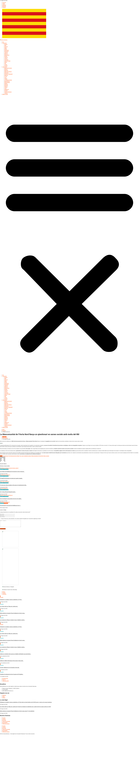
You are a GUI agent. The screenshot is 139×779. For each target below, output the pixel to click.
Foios (5, 77)
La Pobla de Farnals (8, 80)
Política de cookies (6, 723)
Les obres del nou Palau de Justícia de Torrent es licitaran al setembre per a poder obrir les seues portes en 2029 (25, 706)
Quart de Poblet (7, 60)
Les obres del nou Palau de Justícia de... (9, 606)
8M (2, 456)
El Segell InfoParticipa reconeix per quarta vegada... (11, 478)
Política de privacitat (6, 721)
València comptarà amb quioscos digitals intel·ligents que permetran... (15, 654)
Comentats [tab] (4, 594)
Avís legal (4, 720)
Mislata (5, 56)
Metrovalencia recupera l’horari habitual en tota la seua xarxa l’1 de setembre (17, 711)
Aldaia (5, 47)
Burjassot (6, 75)
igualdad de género (27, 456)
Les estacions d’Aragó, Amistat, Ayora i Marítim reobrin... (12, 620)
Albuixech (6, 70)
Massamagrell (7, 82)
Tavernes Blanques (8, 91)
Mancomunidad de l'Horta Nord (37, 456)
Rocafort (6, 90)
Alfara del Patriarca (8, 71)
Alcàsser (6, 46)
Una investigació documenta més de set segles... (11, 498)
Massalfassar (7, 81)
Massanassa (6, 55)
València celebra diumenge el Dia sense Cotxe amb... (12, 660)
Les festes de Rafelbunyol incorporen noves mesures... (12, 471)
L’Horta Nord (4, 66)
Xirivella (5, 65)
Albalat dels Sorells (8, 68)
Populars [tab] (4, 592)
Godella (5, 78)
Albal (5, 45)
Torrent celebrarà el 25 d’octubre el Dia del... (10, 667)
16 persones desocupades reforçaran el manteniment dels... (13, 485)
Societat (1, 597)
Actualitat (4, 430)
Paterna (5, 87)
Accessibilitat (4, 722)
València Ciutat (5, 94)
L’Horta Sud (4, 43)
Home (3, 429)
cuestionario (6, 456)
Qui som (3, 717)
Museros (6, 85)
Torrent (5, 64)
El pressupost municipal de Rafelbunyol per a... (10, 505)
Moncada (6, 84)
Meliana (5, 83)
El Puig (5, 76)
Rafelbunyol (6, 89)
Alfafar (5, 49)
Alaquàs (5, 44)
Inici (3, 41)
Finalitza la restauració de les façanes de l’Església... (11, 674)
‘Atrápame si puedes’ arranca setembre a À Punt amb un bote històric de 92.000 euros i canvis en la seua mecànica (26, 702)
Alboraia (5, 69)
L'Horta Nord (6, 469)
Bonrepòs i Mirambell (8, 74)
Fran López (21, 456)
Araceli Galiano (5, 438)
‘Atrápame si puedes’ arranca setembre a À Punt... (11, 599)
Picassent (6, 59)
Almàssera (6, 72)
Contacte (4, 719)
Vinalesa (6, 93)
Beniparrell (6, 51)
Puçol (5, 88)
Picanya (5, 58)
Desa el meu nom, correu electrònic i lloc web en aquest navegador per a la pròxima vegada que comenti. (21, 518)
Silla (5, 63)
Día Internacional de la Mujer (14, 456)
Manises (6, 53)
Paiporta (6, 57)
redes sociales (46, 456)
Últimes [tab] (3, 591)
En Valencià (4, 436)
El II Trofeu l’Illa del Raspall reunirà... (8, 492)
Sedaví (5, 62)
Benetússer (6, 50)
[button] (69, 235)
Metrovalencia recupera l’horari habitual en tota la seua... (12, 613)
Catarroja (6, 52)
